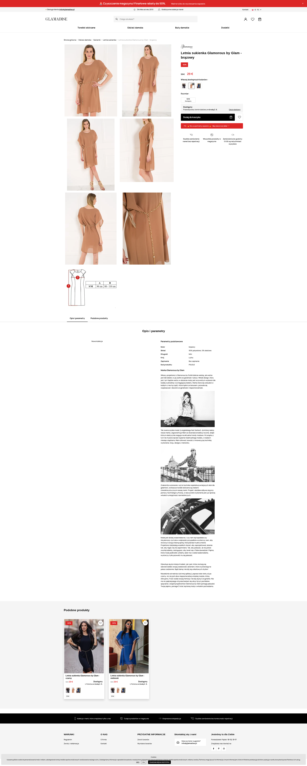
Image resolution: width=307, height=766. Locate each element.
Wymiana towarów (144, 743)
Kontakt (245, 9)
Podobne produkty (99, 318)
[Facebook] (213, 748)
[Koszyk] (259, 19)
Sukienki (97, 40)
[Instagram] (223, 748)
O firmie (104, 739)
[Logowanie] (245, 19)
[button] (302, 3)
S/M (67, 696)
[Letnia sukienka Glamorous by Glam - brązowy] (73, 690)
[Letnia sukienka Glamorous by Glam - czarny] (68, 690)
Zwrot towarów (143, 739)
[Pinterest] (218, 748)
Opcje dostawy (235, 109)
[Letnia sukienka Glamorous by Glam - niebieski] (78, 690)
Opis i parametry (77, 318)
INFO (137, 762)
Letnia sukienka (109, 40)
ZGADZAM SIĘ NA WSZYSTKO (159, 762)
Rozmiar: (185, 93)
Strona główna (70, 40)
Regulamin (68, 739)
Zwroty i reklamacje (71, 743)
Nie (143, 762)
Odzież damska (84, 40)
